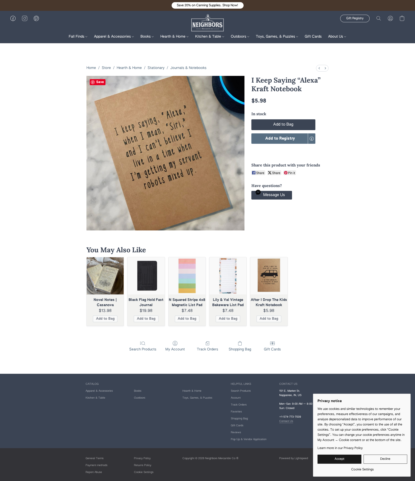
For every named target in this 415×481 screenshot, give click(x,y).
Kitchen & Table (208, 36)
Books (146, 36)
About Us (336, 36)
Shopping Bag (240, 349)
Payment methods (96, 465)
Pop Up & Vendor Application (249, 439)
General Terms (95, 458)
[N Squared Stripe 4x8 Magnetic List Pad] (187, 275)
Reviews (236, 432)
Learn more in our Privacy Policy (340, 448)
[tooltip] (312, 138)
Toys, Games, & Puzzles (276, 36)
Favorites (236, 412)
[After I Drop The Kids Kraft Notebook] (268, 275)
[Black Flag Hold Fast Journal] (146, 275)
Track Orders (207, 349)
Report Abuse (94, 472)
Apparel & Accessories (113, 36)
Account (236, 398)
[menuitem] (319, 68)
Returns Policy (142, 465)
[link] (362, 468)
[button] (208, 5)
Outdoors (239, 36)
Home (91, 68)
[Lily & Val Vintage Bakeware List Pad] (227, 275)
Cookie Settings (143, 472)
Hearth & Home (173, 36)
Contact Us (286, 421)
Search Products (142, 349)
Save (100, 82)
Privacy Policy (142, 458)
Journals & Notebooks (188, 68)
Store (106, 68)
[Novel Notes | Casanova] (105, 275)
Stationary (156, 68)
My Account (175, 349)
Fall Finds (77, 36)
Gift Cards (313, 36)
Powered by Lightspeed (293, 458)
